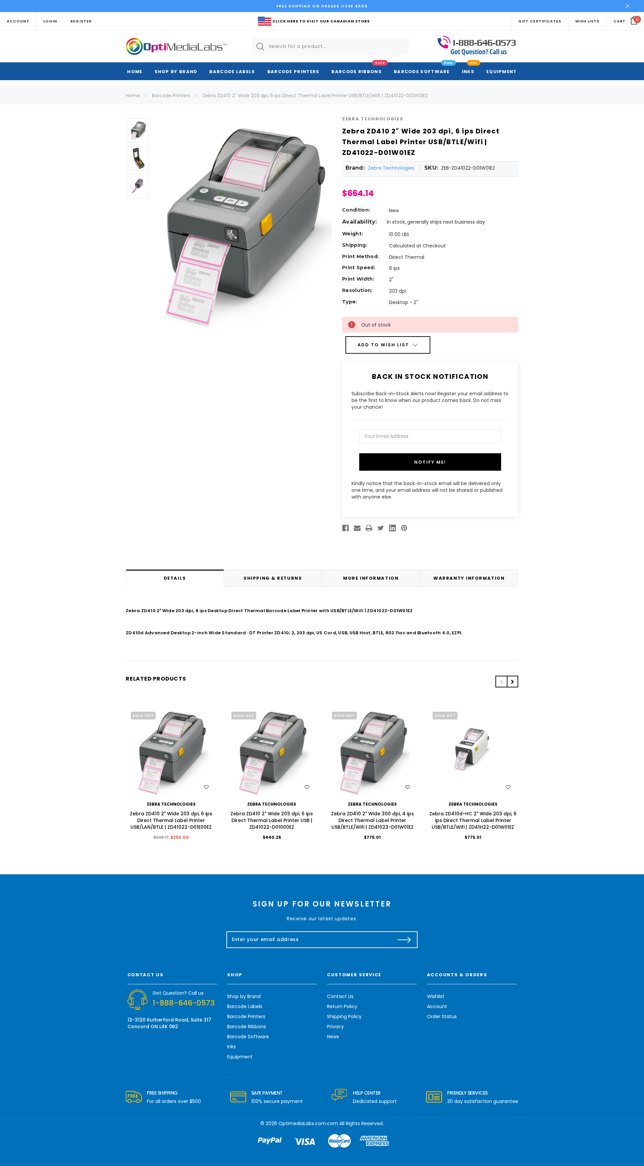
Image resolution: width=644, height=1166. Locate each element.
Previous (501, 682)
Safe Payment (267, 1093)
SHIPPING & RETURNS (273, 578)
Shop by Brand (176, 71)
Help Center (367, 1093)
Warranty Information (468, 578)
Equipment (501, 71)
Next (512, 682)
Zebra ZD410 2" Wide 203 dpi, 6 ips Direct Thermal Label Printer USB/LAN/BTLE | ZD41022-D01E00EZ (171, 820)
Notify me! (430, 462)
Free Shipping (162, 1093)
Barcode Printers (293, 71)
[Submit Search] (260, 46)
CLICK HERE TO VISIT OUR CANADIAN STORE (321, 21)
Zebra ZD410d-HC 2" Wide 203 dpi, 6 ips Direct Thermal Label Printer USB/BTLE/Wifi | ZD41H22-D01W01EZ (473, 820)
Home (134, 71)
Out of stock (171, 752)
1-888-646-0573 (184, 1003)
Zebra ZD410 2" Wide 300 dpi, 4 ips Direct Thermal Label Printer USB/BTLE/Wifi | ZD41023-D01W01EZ (372, 820)
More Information (370, 578)
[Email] (357, 528)
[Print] (369, 528)
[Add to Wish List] (206, 787)
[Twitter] (380, 528)
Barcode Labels (232, 71)
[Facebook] (345, 528)
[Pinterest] (404, 528)
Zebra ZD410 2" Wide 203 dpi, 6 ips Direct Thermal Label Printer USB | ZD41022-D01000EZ (271, 820)
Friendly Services (467, 1093)
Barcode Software (422, 71)
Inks (468, 71)
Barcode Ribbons (356, 71)
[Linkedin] (392, 528)
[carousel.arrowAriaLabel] (134, 1097)
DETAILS (175, 578)
